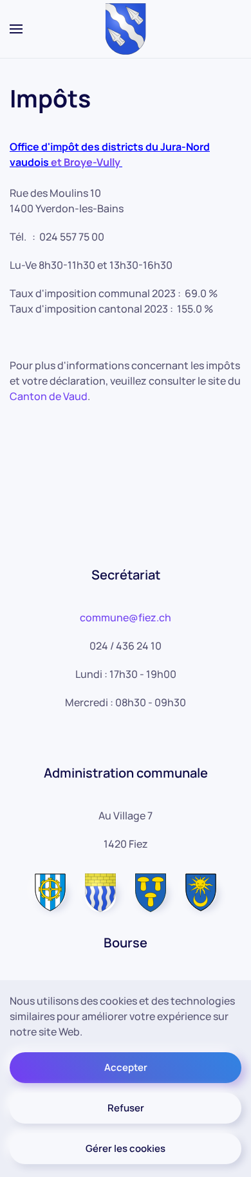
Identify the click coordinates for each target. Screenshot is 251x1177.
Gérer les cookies (125, 1148)
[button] (16, 29)
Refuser (125, 1108)
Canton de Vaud (49, 396)
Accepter (125, 1067)
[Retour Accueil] (126, 29)
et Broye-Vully (84, 162)
